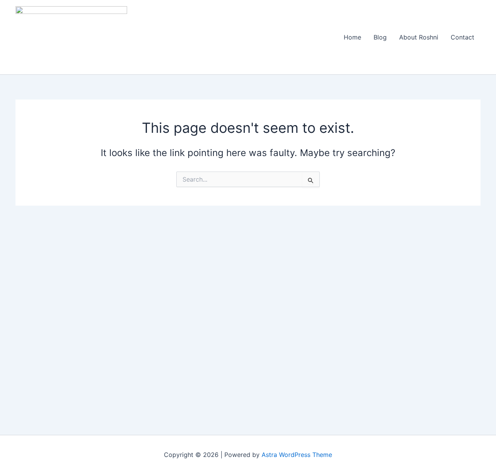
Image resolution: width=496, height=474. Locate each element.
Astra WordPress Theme (297, 455)
